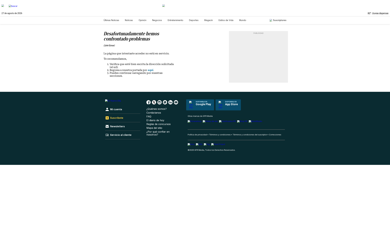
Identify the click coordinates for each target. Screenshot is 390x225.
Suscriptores (279, 20)
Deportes (194, 20)
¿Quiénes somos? (156, 108)
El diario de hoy (155, 120)
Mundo (242, 20)
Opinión (142, 20)
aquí (150, 70)
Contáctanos (153, 112)
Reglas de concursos (158, 124)
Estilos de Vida (226, 20)
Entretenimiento (175, 20)
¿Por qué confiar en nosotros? (158, 133)
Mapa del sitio (154, 128)
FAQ (148, 116)
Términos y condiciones (220, 135)
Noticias (129, 20)
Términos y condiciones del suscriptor (250, 135)
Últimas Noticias (111, 20)
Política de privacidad (197, 135)
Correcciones (275, 135)
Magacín (208, 20)
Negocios (157, 20)
